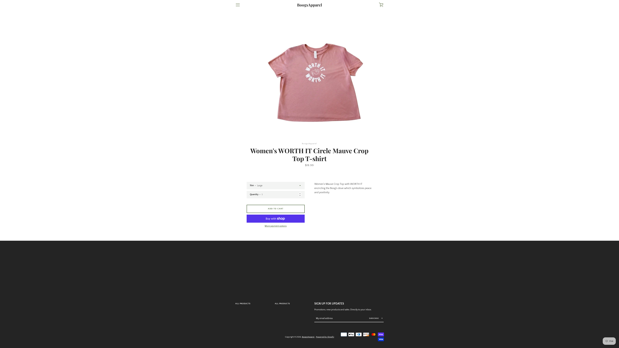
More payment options (276, 226)
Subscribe (374, 318)
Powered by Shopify (325, 337)
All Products (243, 304)
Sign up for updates (329, 303)
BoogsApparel (309, 5)
